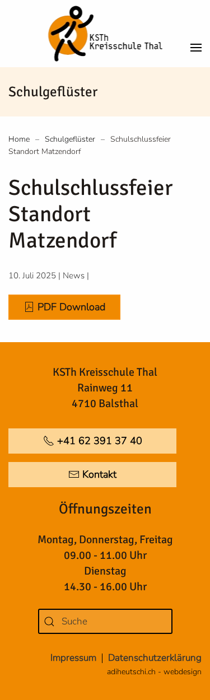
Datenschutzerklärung (155, 657)
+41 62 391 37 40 (99, 440)
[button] (196, 33)
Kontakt (99, 474)
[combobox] (105, 621)
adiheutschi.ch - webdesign (154, 671)
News (74, 275)
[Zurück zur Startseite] (105, 33)
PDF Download (71, 307)
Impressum (73, 657)
